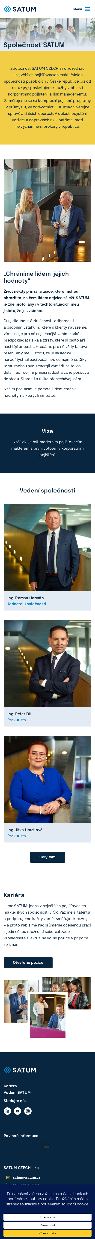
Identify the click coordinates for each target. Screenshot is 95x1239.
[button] (46, 1146)
